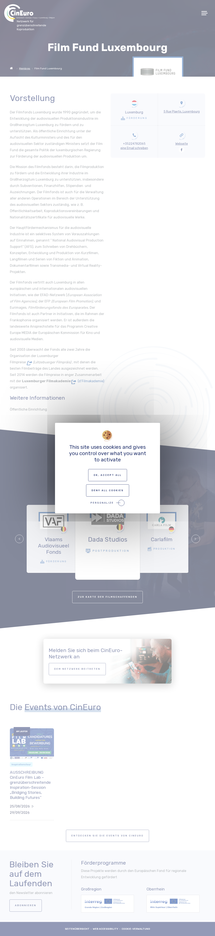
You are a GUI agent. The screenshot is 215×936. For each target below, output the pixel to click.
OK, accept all (108, 475)
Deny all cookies (108, 490)
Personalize (102, 502)
